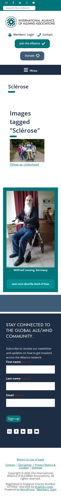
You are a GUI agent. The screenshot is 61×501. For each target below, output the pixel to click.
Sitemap (37, 468)
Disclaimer (25, 465)
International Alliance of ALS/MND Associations (30, 22)
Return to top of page (30, 459)
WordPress (27, 489)
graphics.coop (44, 487)
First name (18, 362)
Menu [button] (33, 70)
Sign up (13, 418)
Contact (10, 465)
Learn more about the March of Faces (30, 283)
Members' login (46, 489)
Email (15, 395)
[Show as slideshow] (24, 164)
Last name (18, 378)
